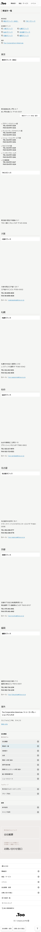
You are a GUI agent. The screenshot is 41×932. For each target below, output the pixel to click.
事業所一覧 (5, 746)
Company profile (21, 921)
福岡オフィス (24, 35)
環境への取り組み (7, 760)
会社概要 (5, 741)
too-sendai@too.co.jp (16, 456)
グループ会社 (6, 794)
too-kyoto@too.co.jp (16, 616)
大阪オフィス (8, 28)
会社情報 (3, 734)
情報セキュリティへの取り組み (11, 769)
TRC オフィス (30, 21)
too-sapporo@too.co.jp (16, 377)
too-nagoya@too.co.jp (16, 537)
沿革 (3, 755)
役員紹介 (5, 751)
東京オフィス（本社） (11, 21)
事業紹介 (13, 3)
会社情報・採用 (6, 887)
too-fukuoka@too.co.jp (17, 694)
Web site (4, 724)
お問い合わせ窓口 (7, 893)
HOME (5, 866)
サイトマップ (7, 903)
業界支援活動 (6, 765)
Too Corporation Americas (13, 43)
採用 (2, 803)
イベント (33, 3)
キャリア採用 (6, 812)
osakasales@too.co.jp (16, 300)
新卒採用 (5, 807)
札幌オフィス (24, 28)
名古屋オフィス (24, 32)
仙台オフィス (8, 32)
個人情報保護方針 (7, 774)
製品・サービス (23, 3)
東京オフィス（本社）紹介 (30, 116)
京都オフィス (8, 35)
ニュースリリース (7, 779)
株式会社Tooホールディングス (11, 789)
